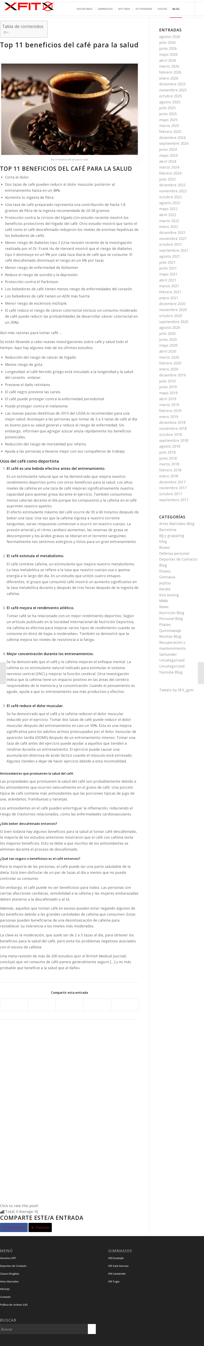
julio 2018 (167, 452)
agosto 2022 (169, 202)
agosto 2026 (169, 36)
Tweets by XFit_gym (176, 689)
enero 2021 (168, 297)
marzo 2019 (169, 404)
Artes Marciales (9, 1281)
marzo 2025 (169, 125)
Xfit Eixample (116, 1258)
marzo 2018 (169, 464)
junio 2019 (168, 386)
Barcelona (167, 529)
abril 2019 (167, 398)
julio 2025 (167, 107)
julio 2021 (167, 262)
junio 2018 (168, 458)
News (164, 606)
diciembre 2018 (172, 422)
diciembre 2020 (172, 303)
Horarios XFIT (8, 1258)
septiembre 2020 (173, 321)
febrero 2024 (170, 173)
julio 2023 (167, 179)
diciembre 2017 (172, 482)
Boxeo (164, 547)
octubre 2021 (170, 244)
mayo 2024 (168, 155)
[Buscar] (186, 9)
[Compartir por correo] (125, 1005)
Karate (165, 589)
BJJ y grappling (171, 535)
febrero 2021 (170, 291)
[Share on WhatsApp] (69, 1005)
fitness (165, 571)
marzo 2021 (169, 285)
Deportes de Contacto (13, 1266)
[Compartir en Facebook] (14, 1005)
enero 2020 (168, 369)
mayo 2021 (168, 274)
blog (163, 541)
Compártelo (16, 1227)
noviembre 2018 (173, 428)
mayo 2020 (168, 345)
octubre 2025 (170, 96)
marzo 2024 (169, 167)
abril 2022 (167, 214)
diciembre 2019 (172, 375)
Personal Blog (171, 618)
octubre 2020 (170, 315)
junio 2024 (168, 149)
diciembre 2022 (172, 185)
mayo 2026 (168, 54)
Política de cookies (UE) (13, 1304)
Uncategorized (171, 666)
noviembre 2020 (173, 309)
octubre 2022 (170, 197)
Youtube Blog (170, 672)
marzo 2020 (169, 357)
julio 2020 (167, 333)
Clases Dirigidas (9, 1273)
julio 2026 (167, 42)
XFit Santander (117, 1273)
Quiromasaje (170, 630)
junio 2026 (168, 48)
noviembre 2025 (173, 90)
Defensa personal (174, 553)
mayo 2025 (168, 119)
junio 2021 (168, 268)
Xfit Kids (5, 1289)
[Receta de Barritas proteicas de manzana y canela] (3, 673)
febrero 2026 (170, 72)
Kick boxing (169, 595)
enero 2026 (168, 78)
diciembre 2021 (172, 232)
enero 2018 (168, 476)
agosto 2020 (169, 327)
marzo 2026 (169, 66)
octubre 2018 (170, 434)
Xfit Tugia (113, 1281)
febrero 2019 (170, 410)
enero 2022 (168, 226)
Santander (168, 654)
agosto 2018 (169, 446)
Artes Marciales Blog (176, 523)
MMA (163, 600)
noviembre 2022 (173, 191)
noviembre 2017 (173, 487)
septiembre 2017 (173, 499)
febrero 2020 (170, 363)
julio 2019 (167, 381)
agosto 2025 (169, 102)
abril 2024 (167, 161)
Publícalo (42, 1227)
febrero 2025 (170, 131)
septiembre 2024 (173, 143)
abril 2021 (167, 280)
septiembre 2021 (173, 250)
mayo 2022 (168, 208)
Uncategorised (171, 660)
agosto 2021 (169, 256)
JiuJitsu (165, 583)
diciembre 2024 (172, 137)
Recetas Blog (170, 636)
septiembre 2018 (173, 440)
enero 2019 (168, 416)
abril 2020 (167, 351)
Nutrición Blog (171, 612)
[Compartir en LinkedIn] (97, 1005)
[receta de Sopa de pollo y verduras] (201, 673)
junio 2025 (168, 113)
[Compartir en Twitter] (42, 1005)
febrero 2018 (170, 470)
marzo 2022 (169, 220)
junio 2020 (168, 339)
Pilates (165, 624)
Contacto (5, 1297)
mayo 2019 (168, 392)
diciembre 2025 (172, 84)
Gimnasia (167, 577)
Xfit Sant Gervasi (118, 1266)
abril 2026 (167, 60)
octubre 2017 (170, 493)
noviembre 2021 (173, 238)
